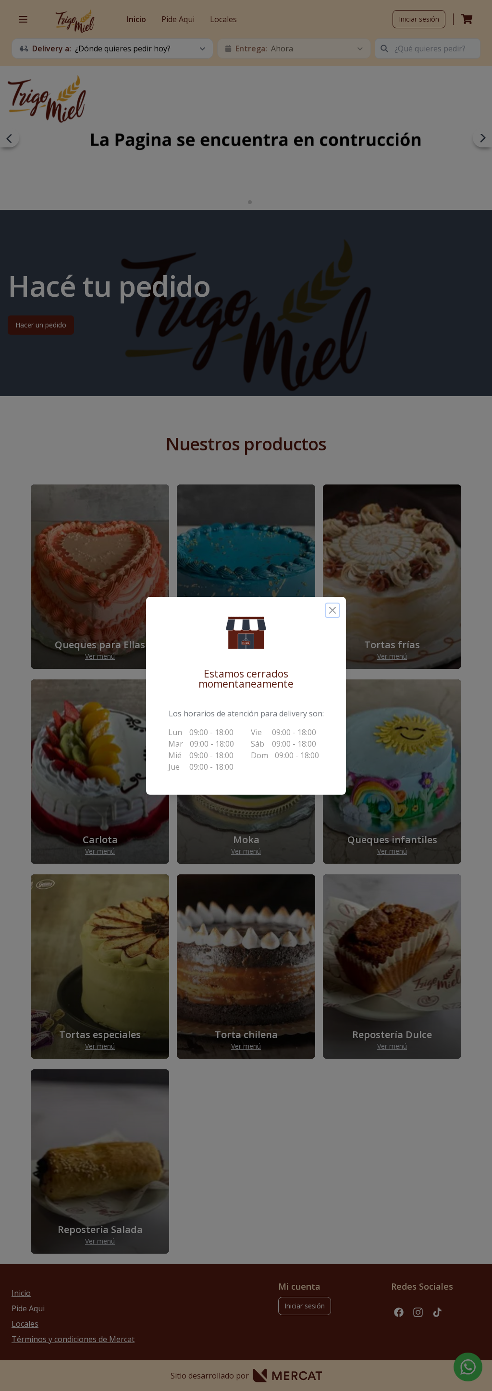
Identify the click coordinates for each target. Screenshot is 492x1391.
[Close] (332, 610)
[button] (246, 633)
